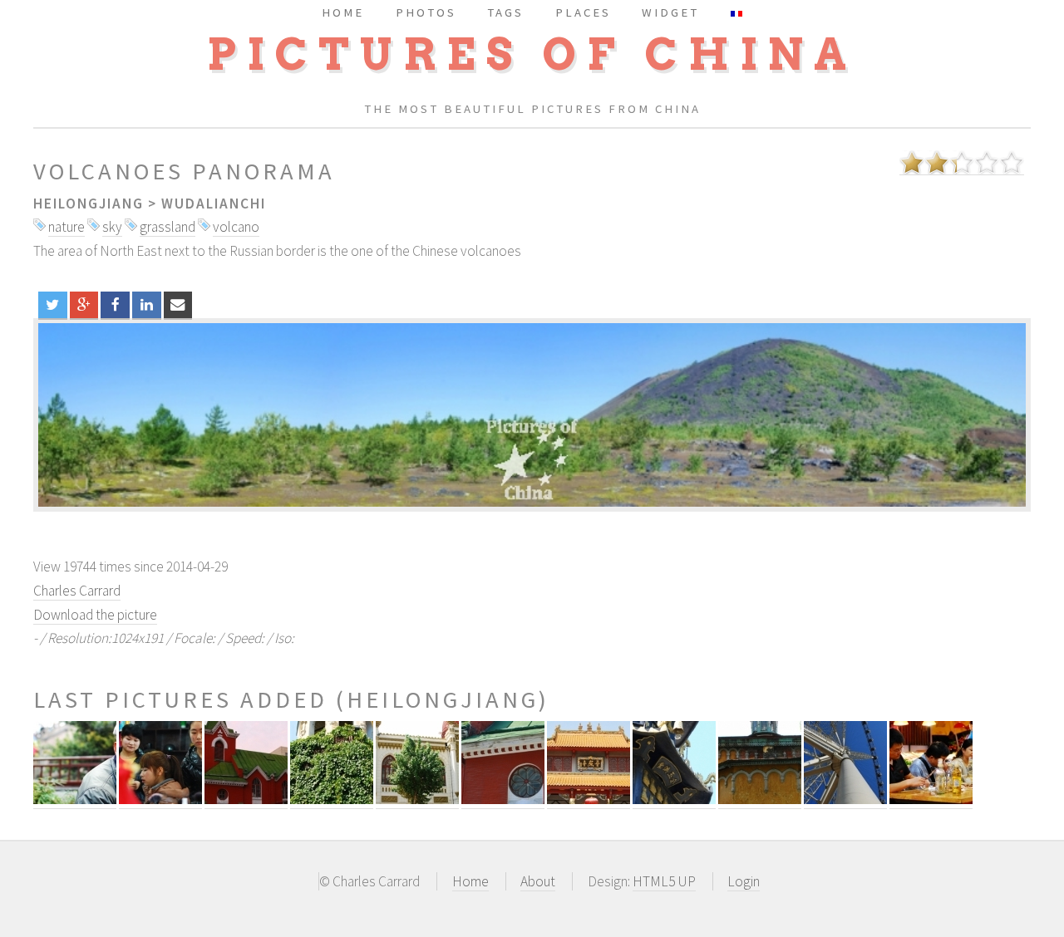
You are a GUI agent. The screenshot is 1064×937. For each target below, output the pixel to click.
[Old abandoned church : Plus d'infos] (331, 799)
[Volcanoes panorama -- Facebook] (115, 305)
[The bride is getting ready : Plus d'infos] (160, 799)
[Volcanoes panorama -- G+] (84, 305)
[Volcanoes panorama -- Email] (178, 305)
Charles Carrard (77, 590)
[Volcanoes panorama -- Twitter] (52, 305)
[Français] (736, 12)
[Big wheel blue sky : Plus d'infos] (845, 799)
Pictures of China (532, 54)
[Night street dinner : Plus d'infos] (931, 799)
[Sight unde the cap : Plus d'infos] (74, 799)
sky (112, 227)
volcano (236, 227)
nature (66, 227)
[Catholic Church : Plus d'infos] (246, 799)
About (537, 881)
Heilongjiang (88, 203)
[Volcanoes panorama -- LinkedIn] (146, 305)
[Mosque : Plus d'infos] (417, 799)
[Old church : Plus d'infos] (759, 799)
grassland (167, 227)
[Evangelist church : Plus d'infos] (502, 799)
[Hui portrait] (532, 415)
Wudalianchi (213, 203)
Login (743, 881)
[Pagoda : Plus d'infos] (674, 799)
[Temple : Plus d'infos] (588, 799)
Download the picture (95, 615)
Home (470, 881)
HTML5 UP (664, 881)
